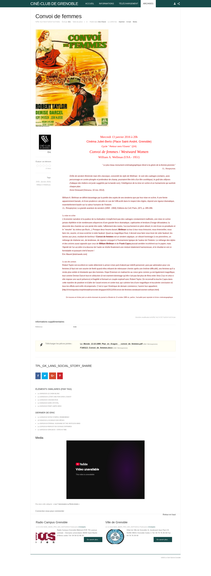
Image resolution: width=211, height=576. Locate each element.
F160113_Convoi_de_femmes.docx (104, 348)
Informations (106, 4)
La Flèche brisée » (73, 504)
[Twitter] (45, 375)
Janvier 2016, (46, 182)
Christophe (82, 527)
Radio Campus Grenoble (52, 522)
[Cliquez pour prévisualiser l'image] (105, 78)
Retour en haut (169, 515)
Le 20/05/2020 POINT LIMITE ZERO (49, 406)
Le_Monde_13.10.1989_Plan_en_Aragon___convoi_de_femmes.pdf (119, 344)
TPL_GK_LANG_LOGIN (175, 3)
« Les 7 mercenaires (60, 504)
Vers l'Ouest (102, 22)
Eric (69, 22)
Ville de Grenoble (116, 522)
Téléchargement (128, 4)
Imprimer (122, 22)
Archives (148, 4)
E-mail (129, 22)
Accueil (89, 4)
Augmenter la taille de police (87, 21)
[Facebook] (38, 375)
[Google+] (52, 375)
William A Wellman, (44, 185)
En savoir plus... (93, 539)
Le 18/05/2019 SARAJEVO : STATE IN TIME (52, 430)
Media (135, 22)
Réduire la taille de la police (85, 21)
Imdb (75, 327)
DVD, (38, 182)
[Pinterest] (60, 375)
